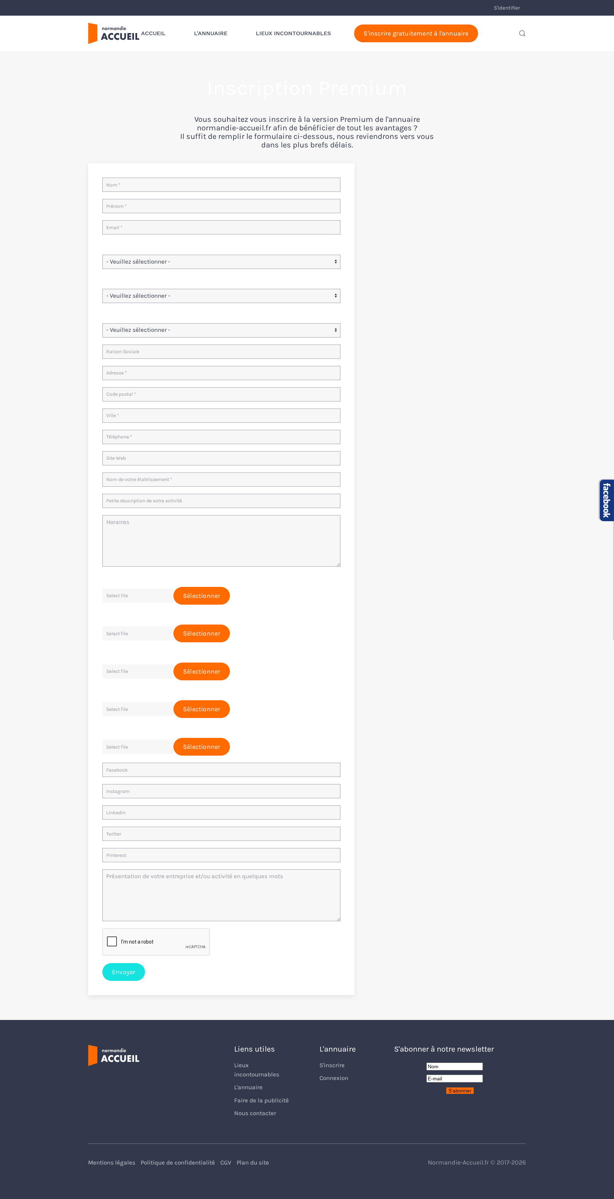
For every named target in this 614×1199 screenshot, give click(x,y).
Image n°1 (116, 578)
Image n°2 (116, 616)
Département (120, 314)
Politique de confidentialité (178, 1162)
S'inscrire (332, 1065)
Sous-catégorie (123, 280)
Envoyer (123, 972)
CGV (225, 1162)
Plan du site (253, 1162)
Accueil (153, 33)
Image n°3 (116, 653)
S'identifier (507, 8)
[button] (522, 33)
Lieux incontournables (293, 33)
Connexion (333, 1078)
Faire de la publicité (261, 1100)
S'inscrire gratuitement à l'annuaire (415, 33)
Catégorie (115, 246)
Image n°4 (116, 691)
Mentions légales (111, 1162)
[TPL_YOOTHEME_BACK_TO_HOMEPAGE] (113, 33)
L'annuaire (210, 33)
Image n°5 (116, 729)
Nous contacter (255, 1113)
